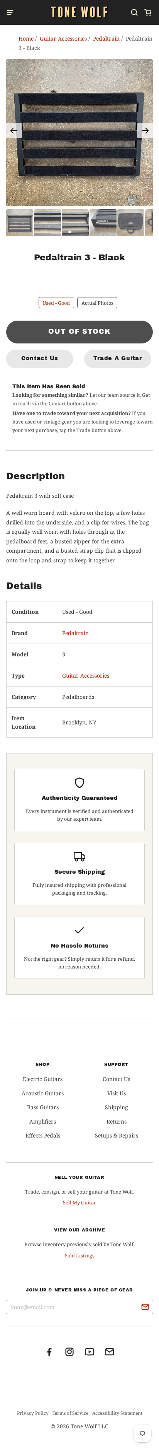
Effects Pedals (42, 1135)
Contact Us (39, 358)
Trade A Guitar (117, 358)
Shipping (116, 1107)
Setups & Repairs (116, 1135)
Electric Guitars (43, 1079)
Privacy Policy (33, 1413)
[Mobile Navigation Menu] (12, 12)
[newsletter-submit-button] (145, 1308)
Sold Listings (80, 1255)
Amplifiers (42, 1121)
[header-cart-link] (147, 12)
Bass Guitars (43, 1107)
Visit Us (116, 1093)
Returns (117, 1121)
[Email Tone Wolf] (109, 1354)
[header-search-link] (134, 12)
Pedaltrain (75, 633)
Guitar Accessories (85, 675)
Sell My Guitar (79, 1202)
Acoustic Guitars (43, 1093)
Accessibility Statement (117, 1413)
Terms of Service (70, 1413)
